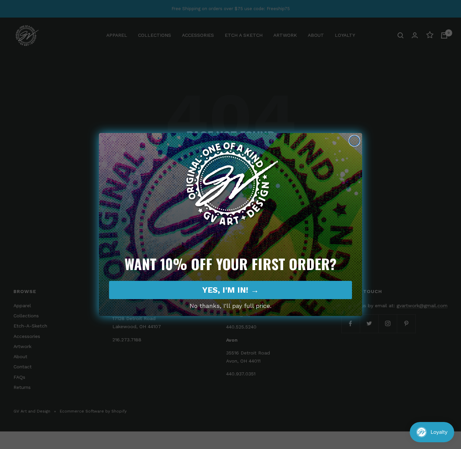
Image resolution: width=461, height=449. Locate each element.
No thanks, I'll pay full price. (230, 305)
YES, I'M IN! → (230, 290)
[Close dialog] (354, 141)
